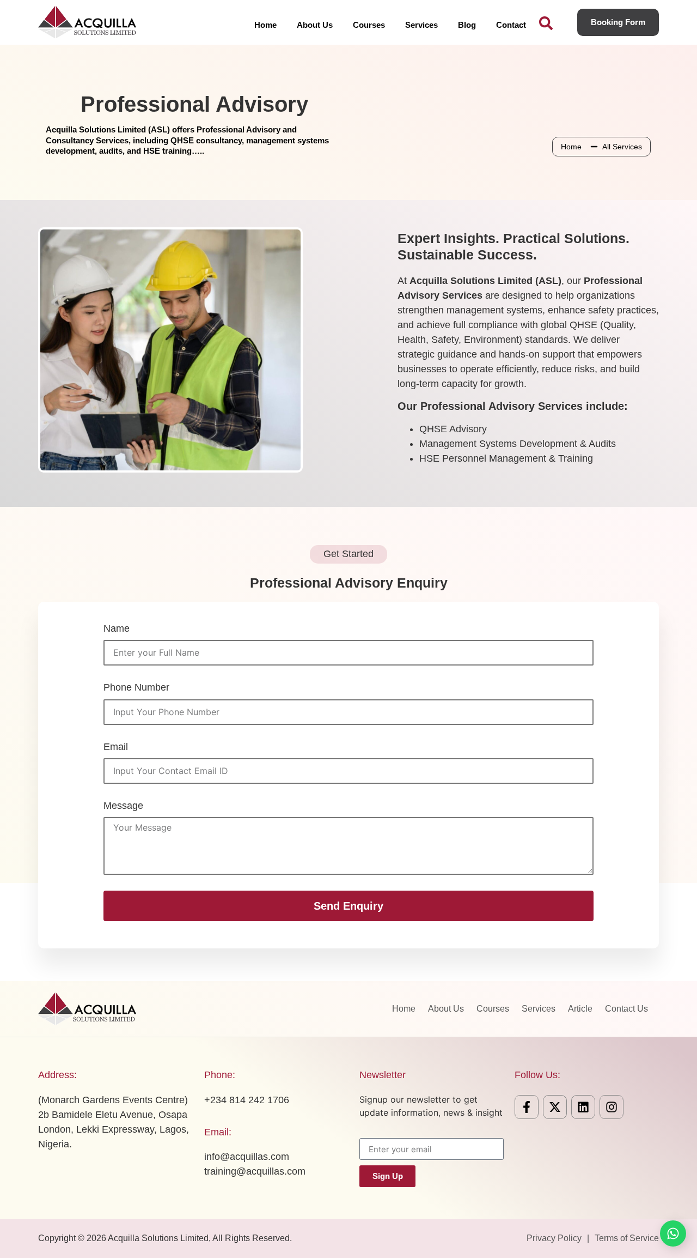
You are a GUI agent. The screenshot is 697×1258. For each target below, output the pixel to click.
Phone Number (136, 687)
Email (115, 746)
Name (116, 628)
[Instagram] (611, 1107)
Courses (369, 24)
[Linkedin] (583, 1107)
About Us (315, 24)
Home (265, 24)
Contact (511, 24)
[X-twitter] (555, 1107)
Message (123, 805)
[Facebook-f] (527, 1107)
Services (421, 24)
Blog (467, 24)
